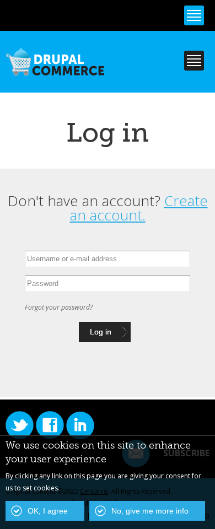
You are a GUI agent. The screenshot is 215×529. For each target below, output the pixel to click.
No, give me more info (150, 510)
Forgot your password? (59, 307)
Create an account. (139, 208)
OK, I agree (48, 510)
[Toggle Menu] (194, 15)
